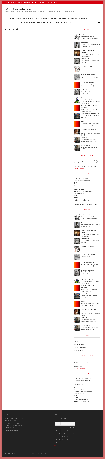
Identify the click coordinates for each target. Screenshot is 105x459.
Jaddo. (76, 195)
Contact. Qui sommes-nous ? (44, 18)
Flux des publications (28, 2)
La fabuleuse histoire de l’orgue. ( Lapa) (32, 22)
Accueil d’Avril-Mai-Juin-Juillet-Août (21, 18)
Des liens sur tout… (60, 18)
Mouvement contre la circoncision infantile (85, 204)
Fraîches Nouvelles (79, 193)
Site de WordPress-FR (51, 2)
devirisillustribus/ (79, 189)
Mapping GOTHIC (79, 202)
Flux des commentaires (40, 2)
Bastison (76, 182)
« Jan (55, 445)
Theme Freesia (23, 453)
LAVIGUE (76, 197)
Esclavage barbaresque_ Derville (83, 191)
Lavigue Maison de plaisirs (81, 199)
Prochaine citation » (79, 168)
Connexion (20, 2)
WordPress (29, 453)
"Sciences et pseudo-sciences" (82, 180)
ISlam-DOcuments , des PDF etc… (78, 18)
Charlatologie (77, 186)
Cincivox (76, 187)
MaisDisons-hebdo (18, 9)
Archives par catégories (12, 430)
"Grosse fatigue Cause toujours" (82, 178)
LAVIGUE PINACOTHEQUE (81, 201)
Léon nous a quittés (53, 22)
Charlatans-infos (78, 184)
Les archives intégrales (69, 22)
